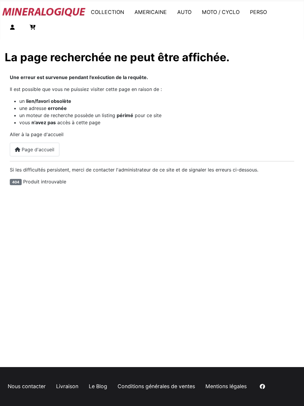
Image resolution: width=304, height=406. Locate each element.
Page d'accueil (37, 149)
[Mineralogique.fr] (44, 11)
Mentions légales (226, 386)
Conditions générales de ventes (156, 386)
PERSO (258, 12)
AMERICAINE (150, 12)
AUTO (184, 12)
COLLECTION (107, 12)
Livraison (67, 386)
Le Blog (98, 386)
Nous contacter (27, 386)
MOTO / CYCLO (221, 12)
